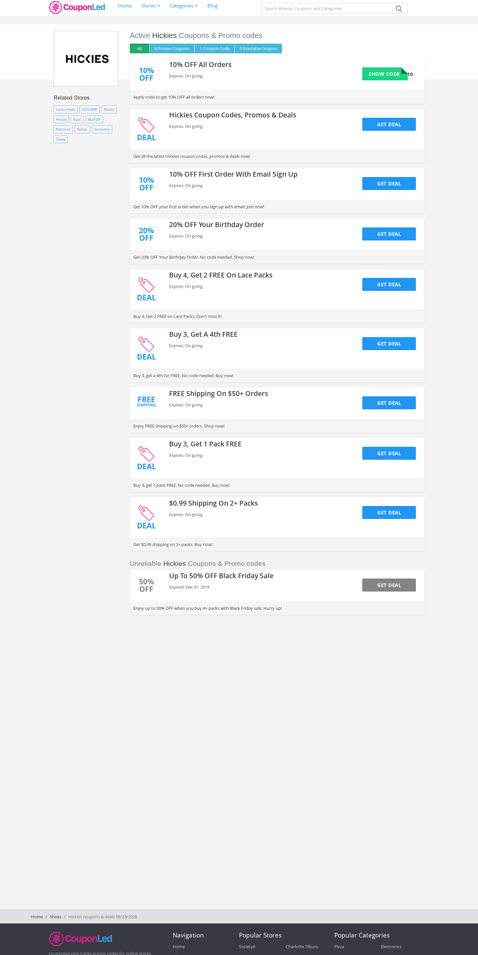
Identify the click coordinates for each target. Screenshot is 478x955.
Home (125, 5)
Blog (212, 5)
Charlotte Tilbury (302, 946)
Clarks (60, 139)
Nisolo (109, 109)
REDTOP (94, 119)
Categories (182, 5)
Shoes (55, 917)
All (139, 48)
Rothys (82, 129)
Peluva (61, 119)
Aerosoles (102, 129)
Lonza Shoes (65, 109)
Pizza (339, 946)
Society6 (247, 946)
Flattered (63, 129)
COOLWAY (89, 109)
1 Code (215, 48)
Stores (149, 5)
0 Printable (258, 48)
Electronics (391, 946)
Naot (77, 119)
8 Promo (172, 48)
